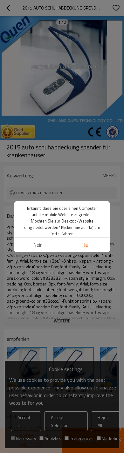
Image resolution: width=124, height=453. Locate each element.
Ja (86, 245)
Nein (38, 245)
